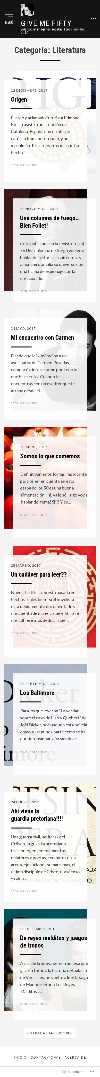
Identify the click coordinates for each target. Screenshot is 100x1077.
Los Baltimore (37, 692)
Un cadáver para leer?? (39, 574)
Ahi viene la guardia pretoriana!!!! (37, 814)
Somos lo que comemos (50, 456)
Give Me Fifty (46, 23)
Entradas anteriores (50, 1033)
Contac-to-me (46, 1057)
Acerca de (75, 1057)
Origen (19, 99)
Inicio (20, 1057)
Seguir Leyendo (24, 165)
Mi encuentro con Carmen (42, 337)
